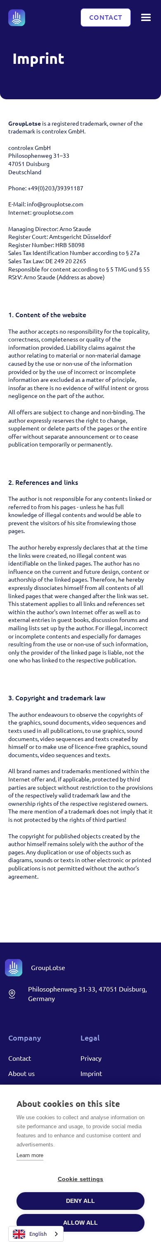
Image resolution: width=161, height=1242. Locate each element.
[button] (146, 17)
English (38, 1234)
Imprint (91, 1073)
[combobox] (36, 1234)
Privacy (91, 1058)
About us (21, 1073)
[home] (17, 17)
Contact (105, 17)
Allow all (80, 1223)
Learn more (30, 1155)
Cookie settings (81, 1179)
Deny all (80, 1201)
